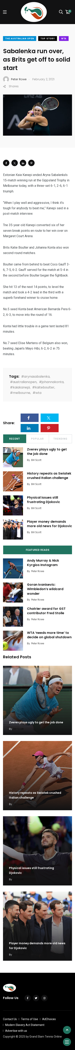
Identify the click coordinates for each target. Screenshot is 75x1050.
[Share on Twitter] (14, 163)
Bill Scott (36, 460)
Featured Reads (37, 550)
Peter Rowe (37, 571)
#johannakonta (51, 382)
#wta (37, 392)
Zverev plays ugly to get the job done (47, 451)
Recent (14, 438)
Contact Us (10, 1019)
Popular (37, 438)
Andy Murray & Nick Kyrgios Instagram (43, 562)
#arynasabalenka (35, 376)
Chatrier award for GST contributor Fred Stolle (46, 610)
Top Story (47, 38)
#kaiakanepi (20, 387)
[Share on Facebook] (6, 163)
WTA (63, 38)
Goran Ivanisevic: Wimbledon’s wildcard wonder (45, 589)
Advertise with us (16, 1030)
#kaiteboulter (43, 387)
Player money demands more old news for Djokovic (49, 523)
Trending (60, 438)
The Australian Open (19, 38)
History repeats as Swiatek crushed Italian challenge (49, 475)
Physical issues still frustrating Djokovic (43, 499)
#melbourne (20, 392)
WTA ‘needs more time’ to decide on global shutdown (49, 634)
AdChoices (49, 1019)
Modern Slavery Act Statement (24, 1025)
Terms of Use (29, 1019)
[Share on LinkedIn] (23, 163)
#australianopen (23, 382)
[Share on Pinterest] (31, 163)
